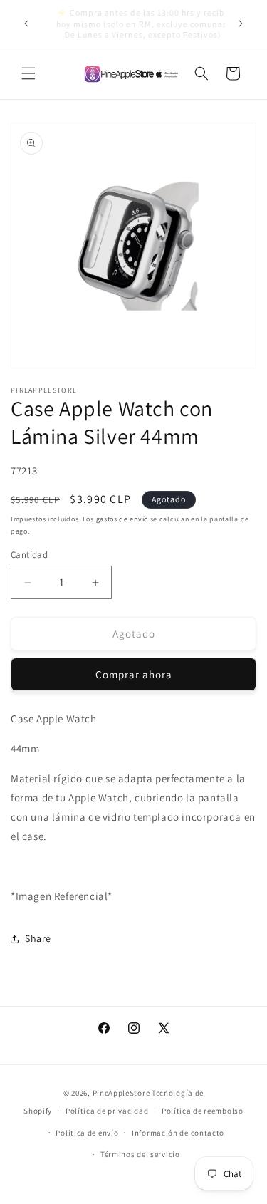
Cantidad (29, 555)
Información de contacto (178, 1133)
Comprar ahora (133, 674)
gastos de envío (122, 519)
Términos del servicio (140, 1154)
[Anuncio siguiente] (240, 23)
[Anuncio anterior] (26, 23)
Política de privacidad (107, 1111)
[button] (28, 73)
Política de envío (87, 1133)
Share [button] (38, 938)
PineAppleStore (122, 1093)
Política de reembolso (203, 1111)
